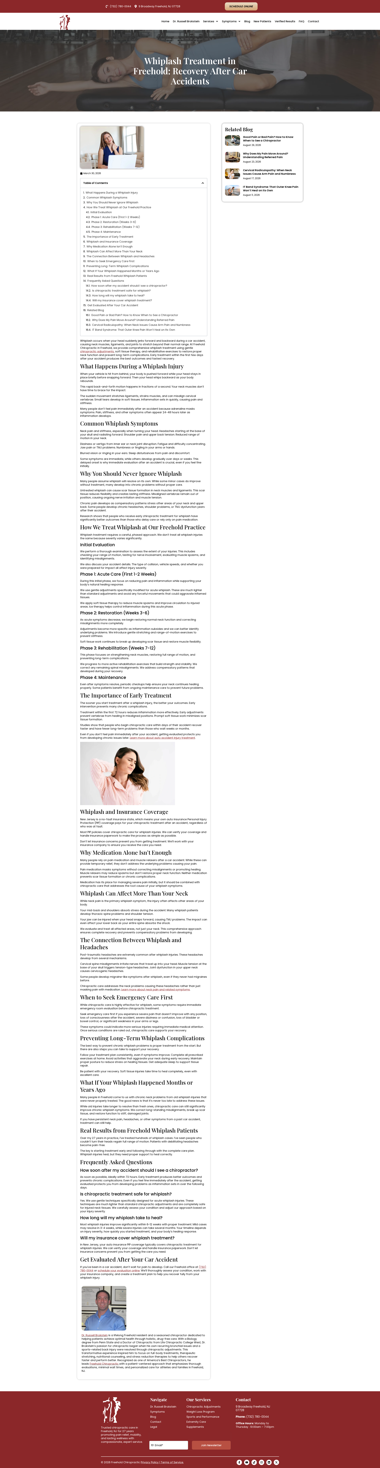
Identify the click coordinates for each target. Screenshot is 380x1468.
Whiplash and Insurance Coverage (109, 241)
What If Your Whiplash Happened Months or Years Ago (123, 271)
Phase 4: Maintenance (106, 232)
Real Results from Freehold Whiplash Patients (117, 276)
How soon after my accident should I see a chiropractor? (129, 286)
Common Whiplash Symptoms (107, 197)
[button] (202, 183)
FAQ (301, 21)
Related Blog (95, 310)
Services (208, 21)
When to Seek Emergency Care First (110, 261)
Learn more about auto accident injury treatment (162, 738)
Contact (313, 21)
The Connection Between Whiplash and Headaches (121, 256)
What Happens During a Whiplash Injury (112, 192)
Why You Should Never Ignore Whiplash (112, 202)
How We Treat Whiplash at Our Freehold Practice (119, 207)
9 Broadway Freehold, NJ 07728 (253, 1408)
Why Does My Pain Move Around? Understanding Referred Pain (133, 320)
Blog (247, 21)
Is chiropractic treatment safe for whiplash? (121, 290)
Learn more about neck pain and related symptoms (155, 989)
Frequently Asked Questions (105, 281)
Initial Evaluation (101, 212)
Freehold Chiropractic (104, 1364)
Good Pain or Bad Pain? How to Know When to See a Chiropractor (134, 315)
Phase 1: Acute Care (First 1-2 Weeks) (115, 217)
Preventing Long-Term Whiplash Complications (117, 266)
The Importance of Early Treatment (110, 237)
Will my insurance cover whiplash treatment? (122, 300)
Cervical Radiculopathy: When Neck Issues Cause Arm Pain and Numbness (141, 325)
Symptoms (229, 21)
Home (165, 21)
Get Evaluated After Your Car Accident (112, 305)
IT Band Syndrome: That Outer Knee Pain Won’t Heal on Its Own (133, 330)
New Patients (262, 21)
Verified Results (285, 21)
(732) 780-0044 (252, 1417)
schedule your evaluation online (119, 1270)
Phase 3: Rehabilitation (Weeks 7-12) (116, 227)
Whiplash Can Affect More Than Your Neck (114, 251)
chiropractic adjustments (97, 351)
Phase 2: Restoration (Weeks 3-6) (113, 222)
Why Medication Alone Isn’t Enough (110, 246)
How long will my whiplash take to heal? (118, 295)
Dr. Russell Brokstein (186, 21)
